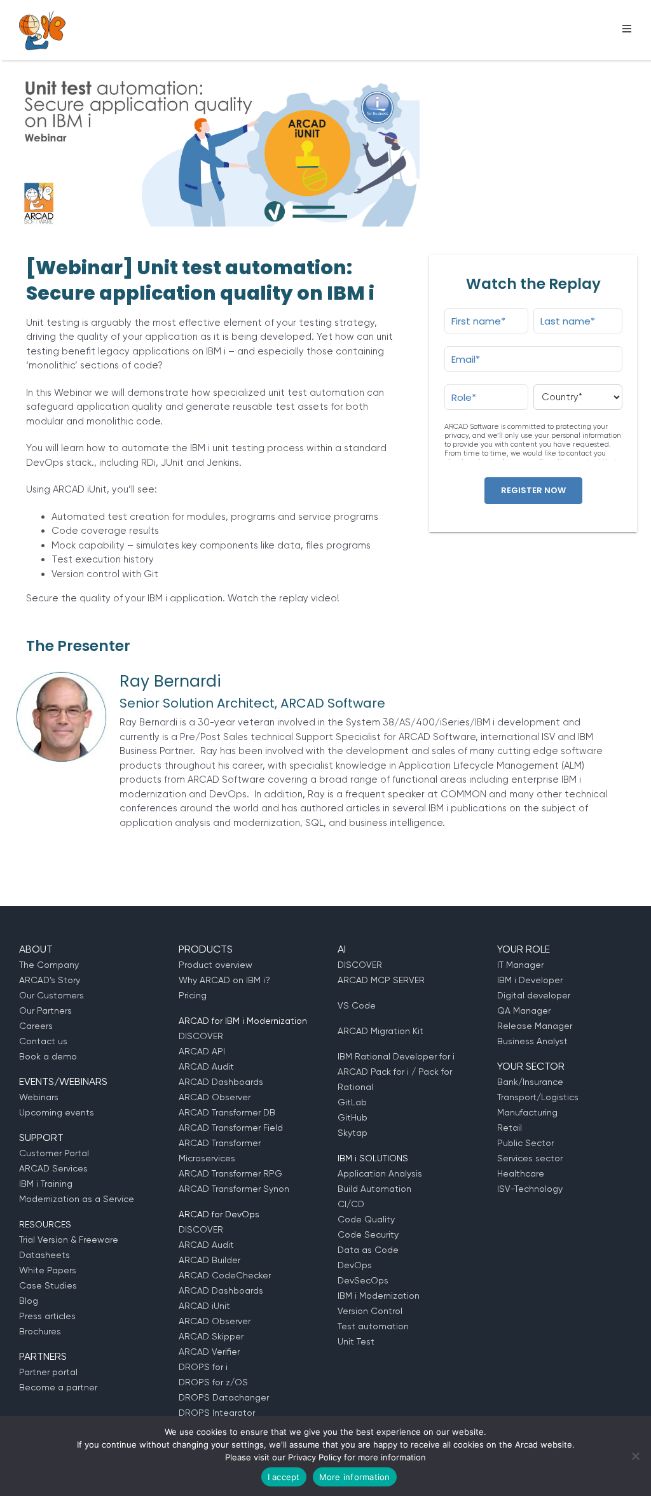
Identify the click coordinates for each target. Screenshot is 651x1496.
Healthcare (520, 1173)
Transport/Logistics (538, 1097)
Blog (28, 1301)
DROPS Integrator (217, 1413)
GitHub (352, 1117)
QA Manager (524, 1010)
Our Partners (45, 1010)
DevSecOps (363, 1280)
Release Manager (534, 1026)
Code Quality (366, 1219)
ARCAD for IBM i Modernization (243, 1021)
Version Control (370, 1311)
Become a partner (58, 1387)
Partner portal (48, 1372)
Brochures (40, 1331)
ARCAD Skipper (211, 1336)
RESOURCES (45, 1224)
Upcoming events (56, 1112)
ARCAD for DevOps (219, 1214)
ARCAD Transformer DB (227, 1112)
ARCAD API (202, 1051)
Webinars (38, 1097)
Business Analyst (532, 1041)
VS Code (357, 1005)
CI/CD (351, 1204)
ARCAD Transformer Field (231, 1127)
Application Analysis (380, 1173)
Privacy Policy (314, 1457)
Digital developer (533, 995)
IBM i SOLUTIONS (373, 1158)
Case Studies (48, 1285)
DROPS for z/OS (213, 1382)
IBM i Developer (530, 980)
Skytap (352, 1133)
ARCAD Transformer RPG (230, 1173)
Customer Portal (54, 1153)
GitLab (352, 1102)
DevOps (355, 1265)
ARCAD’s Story (49, 980)
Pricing (193, 995)
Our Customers (51, 995)
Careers (36, 1026)
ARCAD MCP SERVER (381, 980)
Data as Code (368, 1250)
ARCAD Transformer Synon (234, 1189)
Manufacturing (527, 1112)
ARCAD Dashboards (221, 1082)
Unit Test (356, 1341)
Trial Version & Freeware (68, 1239)
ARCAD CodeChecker (225, 1275)
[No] (635, 1456)
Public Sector (525, 1143)
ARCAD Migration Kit (380, 1031)
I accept (284, 1477)
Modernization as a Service (76, 1199)
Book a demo (48, 1056)
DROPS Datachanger (224, 1397)
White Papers (47, 1270)
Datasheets (44, 1255)
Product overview (215, 965)
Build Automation (374, 1189)
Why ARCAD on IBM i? (224, 980)
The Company (49, 965)
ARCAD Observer (214, 1097)
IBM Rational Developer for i (396, 1056)
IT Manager (520, 965)
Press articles (47, 1316)
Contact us (43, 1041)
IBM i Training (45, 1183)
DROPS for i (203, 1367)
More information (354, 1477)
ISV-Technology (530, 1189)
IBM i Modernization (379, 1295)
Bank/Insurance (530, 1082)
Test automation (373, 1326)
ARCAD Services (53, 1168)
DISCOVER (201, 1036)
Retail (509, 1127)
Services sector (530, 1158)
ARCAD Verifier (209, 1351)
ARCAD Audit (206, 1066)
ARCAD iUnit (204, 1306)
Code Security (368, 1234)
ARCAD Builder (209, 1260)
